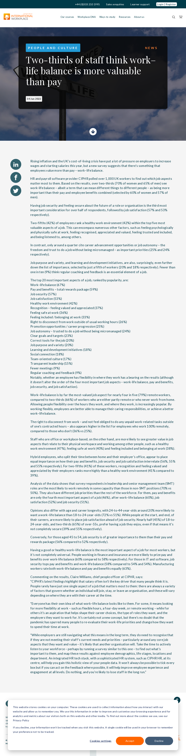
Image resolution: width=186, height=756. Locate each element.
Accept (130, 740)
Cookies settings (100, 740)
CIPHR (83, 179)
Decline (159, 740)
